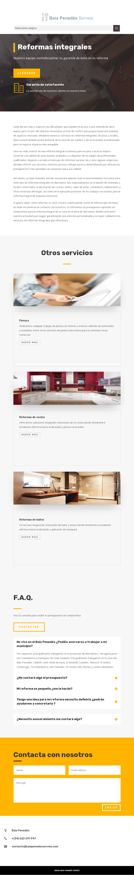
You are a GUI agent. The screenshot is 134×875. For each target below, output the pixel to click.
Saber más (29, 342)
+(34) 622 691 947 (24, 838)
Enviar (111, 807)
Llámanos (27, 73)
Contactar (29, 627)
